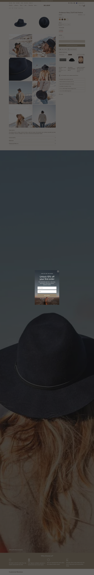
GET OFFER (47, 295)
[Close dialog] (58, 271)
